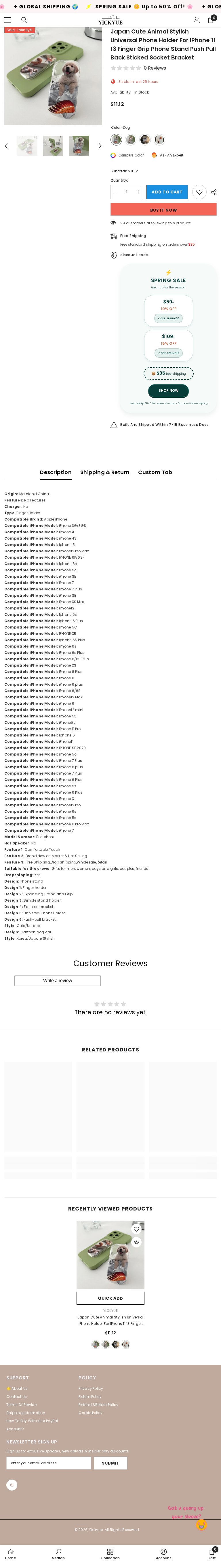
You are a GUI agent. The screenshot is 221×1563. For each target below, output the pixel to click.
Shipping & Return (104, 472)
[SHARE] (212, 192)
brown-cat (105, 1344)
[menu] (7, 19)
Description (56, 472)
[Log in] (197, 20)
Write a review (57, 980)
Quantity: (119, 180)
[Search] (24, 19)
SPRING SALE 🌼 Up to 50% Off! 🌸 (108, 6)
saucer (125, 1344)
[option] (53, 76)
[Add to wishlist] (199, 192)
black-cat (115, 1344)
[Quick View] (136, 1242)
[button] (6, 145)
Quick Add (110, 1298)
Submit (110, 1463)
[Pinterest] (11, 1485)
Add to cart (167, 192)
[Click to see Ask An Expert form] (186, 1511)
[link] (38, 1166)
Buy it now (163, 210)
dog (95, 1344)
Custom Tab (155, 472)
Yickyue (110, 1310)
